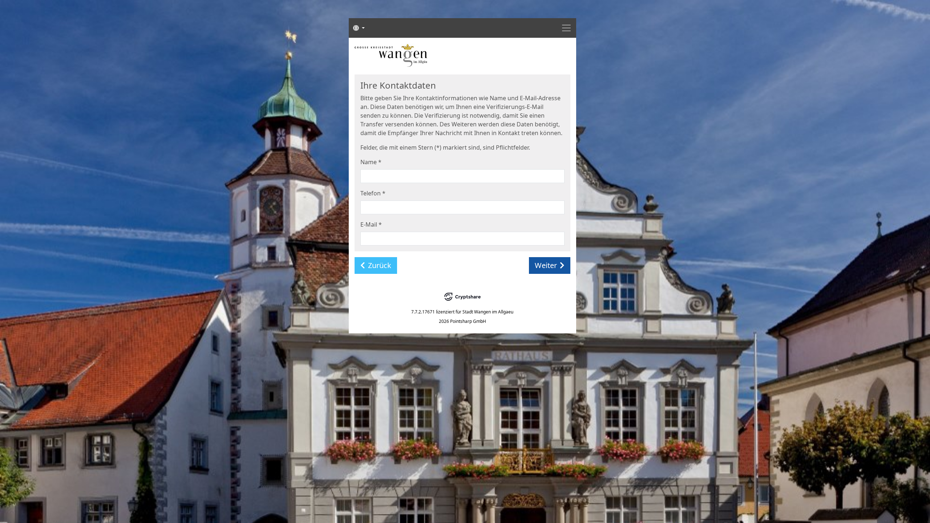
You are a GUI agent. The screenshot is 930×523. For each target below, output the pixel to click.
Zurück (379, 265)
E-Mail (371, 224)
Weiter (546, 265)
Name (370, 162)
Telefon (372, 193)
